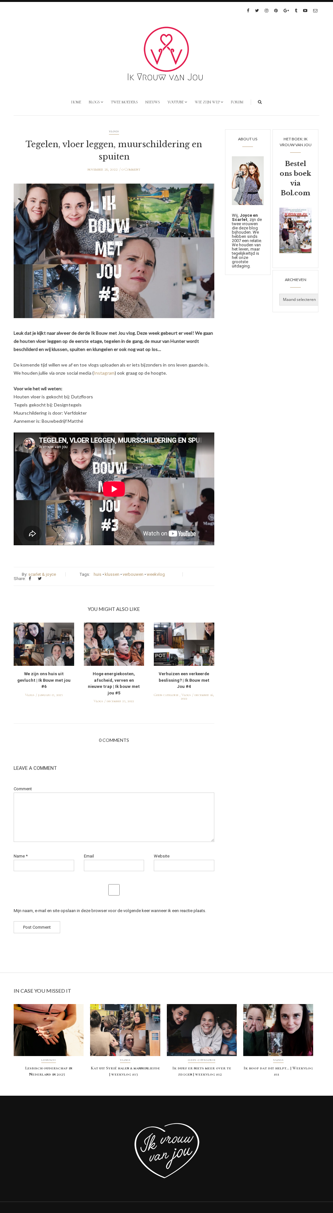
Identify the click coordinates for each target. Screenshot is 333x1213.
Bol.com (295, 193)
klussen (112, 574)
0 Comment (131, 169)
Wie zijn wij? (207, 102)
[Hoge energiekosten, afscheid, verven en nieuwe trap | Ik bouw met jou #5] (114, 646)
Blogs (94, 102)
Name (21, 856)
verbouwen (133, 574)
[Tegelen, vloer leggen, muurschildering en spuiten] (114, 255)
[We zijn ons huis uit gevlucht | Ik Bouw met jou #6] (44, 646)
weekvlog (156, 574)
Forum (237, 102)
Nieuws (152, 102)
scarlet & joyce (42, 574)
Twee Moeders (124, 102)
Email (89, 856)
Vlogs (114, 131)
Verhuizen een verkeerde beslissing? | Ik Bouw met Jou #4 (184, 680)
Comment (23, 789)
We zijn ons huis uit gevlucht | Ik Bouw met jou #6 (44, 680)
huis (97, 574)
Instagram (104, 373)
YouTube (175, 102)
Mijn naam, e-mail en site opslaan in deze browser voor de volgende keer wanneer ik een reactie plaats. (110, 911)
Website (161, 856)
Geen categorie (166, 695)
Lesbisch (48, 1060)
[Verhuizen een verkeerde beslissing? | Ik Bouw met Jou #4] (184, 646)
